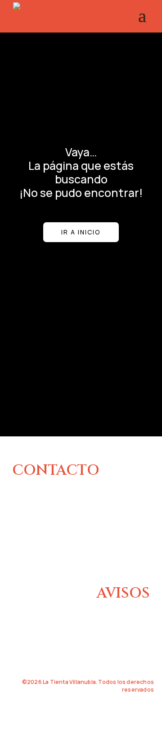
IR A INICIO (81, 232)
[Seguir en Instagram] (18, 558)
